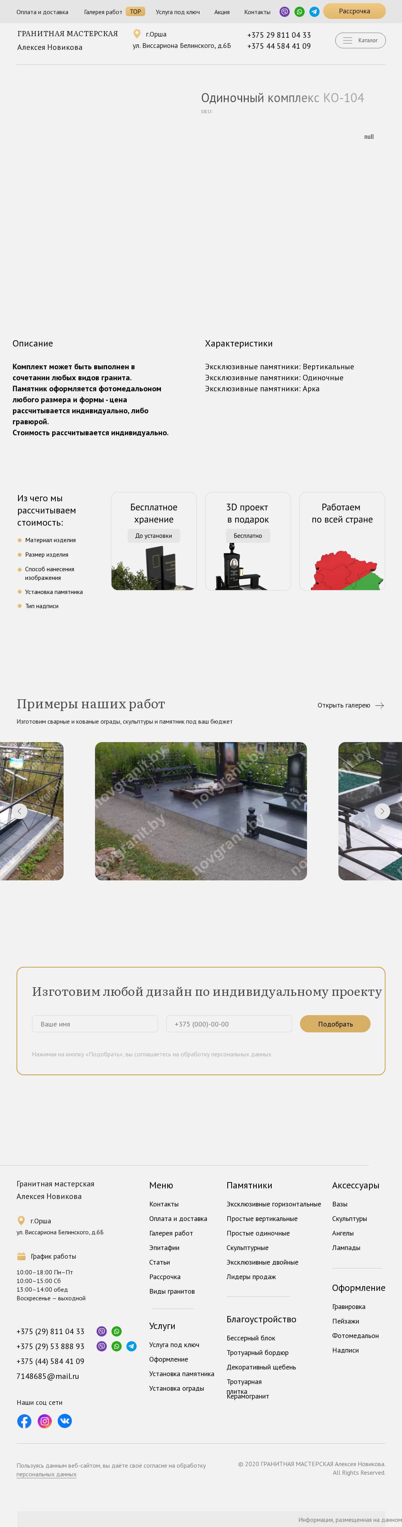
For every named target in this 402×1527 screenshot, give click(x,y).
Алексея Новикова (49, 47)
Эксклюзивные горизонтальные (274, 1203)
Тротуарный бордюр (258, 1352)
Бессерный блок (251, 1337)
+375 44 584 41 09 (279, 46)
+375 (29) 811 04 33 (50, 1331)
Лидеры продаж (251, 1276)
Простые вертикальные (262, 1218)
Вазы (339, 1203)
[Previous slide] (19, 811)
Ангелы (343, 1232)
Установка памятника (181, 1373)
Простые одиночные (258, 1232)
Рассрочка (165, 1276)
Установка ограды (176, 1388)
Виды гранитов (172, 1291)
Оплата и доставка (42, 12)
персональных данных (46, 1474)
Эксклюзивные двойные (262, 1262)
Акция (222, 12)
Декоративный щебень (261, 1366)
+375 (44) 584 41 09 (50, 1361)
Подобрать (335, 1023)
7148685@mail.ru (47, 1376)
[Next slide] (382, 811)
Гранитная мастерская (67, 33)
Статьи (159, 1262)
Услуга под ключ (178, 12)
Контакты (257, 12)
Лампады (346, 1247)
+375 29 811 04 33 (279, 35)
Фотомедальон (355, 1335)
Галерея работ (103, 12)
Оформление (168, 1359)
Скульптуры (349, 1218)
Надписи (345, 1350)
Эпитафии (164, 1247)
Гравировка (348, 1306)
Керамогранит (248, 1396)
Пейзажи (345, 1320)
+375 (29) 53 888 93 (50, 1346)
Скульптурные (248, 1247)
